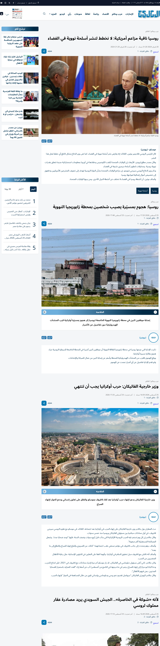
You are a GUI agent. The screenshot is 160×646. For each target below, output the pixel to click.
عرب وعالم (117, 14)
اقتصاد (105, 14)
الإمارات (129, 14)
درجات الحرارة (116, 2)
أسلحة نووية (143, 191)
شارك (50, 51)
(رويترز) (143, 337)
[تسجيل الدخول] (38, 3)
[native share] (44, 51)
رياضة (96, 14)
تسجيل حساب (21, 3)
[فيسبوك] (13, 3)
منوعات (78, 14)
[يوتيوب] (1, 3)
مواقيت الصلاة (126, 2)
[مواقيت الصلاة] (1, 14)
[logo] (149, 14)
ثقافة (87, 14)
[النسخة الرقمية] (17, 14)
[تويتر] (9, 3)
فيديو (62, 14)
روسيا (154, 191)
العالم (147, 31)
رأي (69, 14)
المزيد (53, 14)
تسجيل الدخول (32, 3)
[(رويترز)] (153, 338)
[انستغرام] (5, 3)
